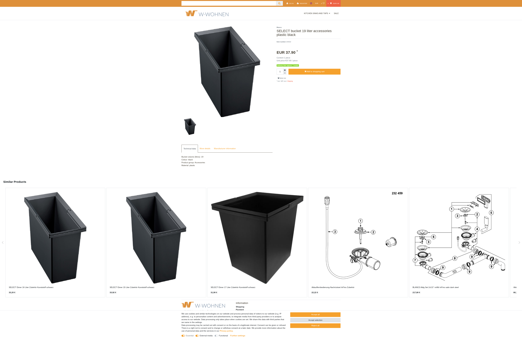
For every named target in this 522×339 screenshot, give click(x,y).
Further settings (237, 336)
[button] (2, 242)
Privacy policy (226, 331)
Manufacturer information (225, 148)
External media (206, 336)
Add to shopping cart (315, 71)
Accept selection (315, 320)
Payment (240, 310)
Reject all (315, 325)
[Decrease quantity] (284, 73)
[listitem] (55, 242)
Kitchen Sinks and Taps (316, 13)
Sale (336, 13)
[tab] (189, 149)
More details (205, 148)
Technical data (190, 149)
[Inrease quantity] (284, 70)
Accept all (315, 314)
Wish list (282, 78)
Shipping (290, 81)
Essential (190, 336)
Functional (223, 336)
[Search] (279, 3)
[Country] (311, 3)
